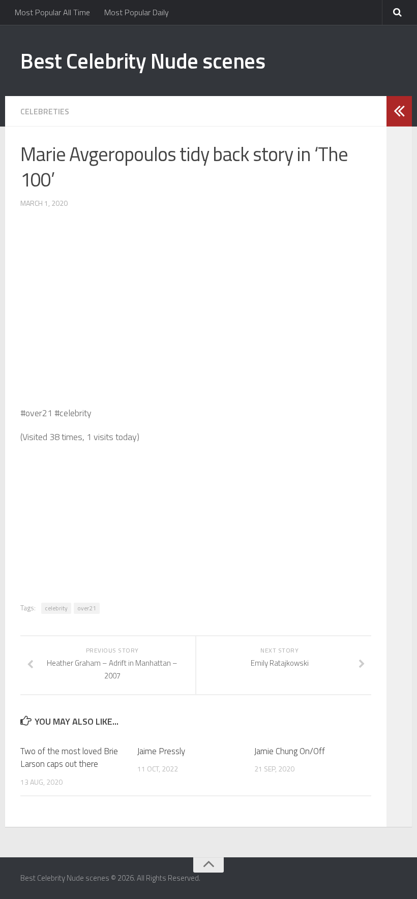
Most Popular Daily (136, 12)
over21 (86, 608)
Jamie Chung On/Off (289, 751)
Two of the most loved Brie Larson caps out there (69, 758)
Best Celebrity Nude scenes (142, 60)
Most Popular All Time (52, 12)
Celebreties (44, 111)
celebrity (56, 608)
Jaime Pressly (161, 751)
